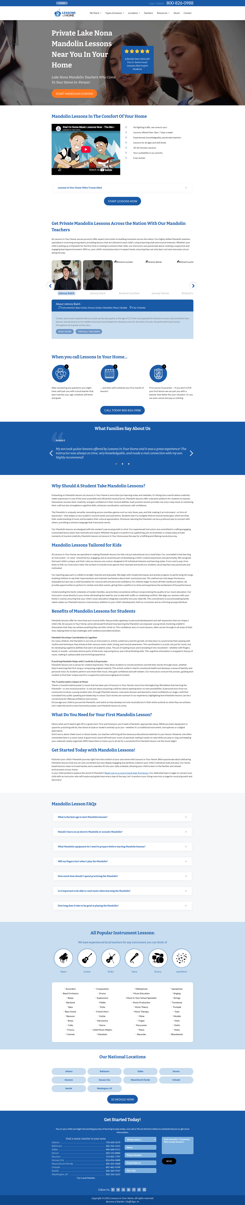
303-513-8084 (113, 1153)
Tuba (177, 1011)
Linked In (123, 1190)
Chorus (70, 1029)
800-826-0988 (179, 2)
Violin (111, 971)
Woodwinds (177, 1034)
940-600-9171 (113, 1149)
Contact (187, 13)
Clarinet (71, 1034)
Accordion (71, 988)
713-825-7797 (113, 1156)
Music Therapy (141, 1011)
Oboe (141, 1016)
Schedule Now (122, 1099)
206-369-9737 (113, 1170)
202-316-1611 (113, 1145)
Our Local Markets (86, 1177)
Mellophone (141, 988)
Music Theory (141, 1007)
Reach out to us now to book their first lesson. (127, 773)
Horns (102, 1025)
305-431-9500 (113, 1163)
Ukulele (123, 307)
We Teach (94, 13)
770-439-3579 (113, 1142)
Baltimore (104, 1071)
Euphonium (102, 997)
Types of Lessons (113, 13)
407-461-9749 (113, 1167)
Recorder (141, 1034)
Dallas (140, 1071)
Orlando (141, 307)
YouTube (128, 1190)
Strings (177, 997)
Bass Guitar (81, 307)
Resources (162, 13)
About (177, 13)
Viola (176, 1020)
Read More (64, 331)
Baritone (70, 1002)
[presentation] (52, 453)
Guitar (98, 307)
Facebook (113, 1190)
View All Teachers (89, 331)
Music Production (141, 1002)
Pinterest (134, 1190)
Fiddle (102, 1002)
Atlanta (68, 1071)
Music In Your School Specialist (141, 997)
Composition (102, 988)
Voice (134, 971)
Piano (116, 307)
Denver (176, 1071)
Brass (70, 1020)
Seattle (68, 1088)
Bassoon (70, 1016)
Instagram (144, 1190)
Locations (133, 13)
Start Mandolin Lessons (74, 93)
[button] (116, 463)
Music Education (141, 993)
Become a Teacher (115, 1201)
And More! (181, 971)
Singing (176, 993)
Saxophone (177, 988)
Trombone (177, 1002)
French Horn (102, 1011)
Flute (102, 1007)
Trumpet (177, 1007)
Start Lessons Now (122, 201)
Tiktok (139, 1190)
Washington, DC (104, 1088)
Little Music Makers (102, 1029)
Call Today (122, 410)
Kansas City (104, 1080)
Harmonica (102, 1020)
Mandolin (107, 307)
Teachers (148, 13)
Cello (70, 1025)
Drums (91, 307)
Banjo (70, 997)
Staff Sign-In (132, 1201)
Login (62, 3)
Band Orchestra (70, 993)
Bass (70, 1007)
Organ (141, 1020)
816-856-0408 (113, 1160)
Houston (69, 1080)
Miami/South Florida (140, 1080)
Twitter (118, 1190)
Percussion (141, 1025)
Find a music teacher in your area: (86, 1138)
